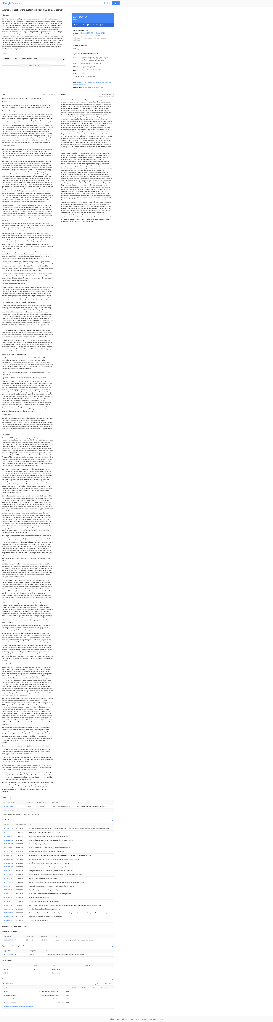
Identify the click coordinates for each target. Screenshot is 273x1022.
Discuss (101, 87)
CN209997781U (8, 901)
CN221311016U (8, 848)
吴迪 (97, 33)
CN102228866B (8, 840)
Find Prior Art (93, 25)
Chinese (86, 30)
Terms (144, 1019)
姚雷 (85, 33)
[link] (6, 991)
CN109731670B (8, 867)
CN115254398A (8, 859)
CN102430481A (8, 832)
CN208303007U (8, 909)
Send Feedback (122, 1019)
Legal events (88, 82)
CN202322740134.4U (10, 940)
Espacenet (85, 87)
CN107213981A (8, 882)
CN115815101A (8, 886)
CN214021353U (8, 871)
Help (161, 1019)
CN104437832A (8, 874)
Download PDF (80, 25)
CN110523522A (8, 916)
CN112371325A (8, 844)
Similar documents (98, 82)
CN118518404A (8, 806)
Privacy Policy (153, 1019)
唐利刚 (93, 33)
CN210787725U (8, 920)
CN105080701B (8, 828)
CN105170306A (8, 851)
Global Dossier (94, 87)
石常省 (104, 33)
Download (100, 984)
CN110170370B (8, 905)
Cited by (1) (79, 82)
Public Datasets (134, 1019)
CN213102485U (8, 897)
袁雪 (100, 33)
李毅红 (81, 33)
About (112, 1019)
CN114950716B (8, 913)
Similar (104, 25)
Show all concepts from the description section (18, 1006)
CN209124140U (8, 878)
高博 (88, 33)
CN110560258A (8, 855)
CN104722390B (8, 863)
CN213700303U (8, 890)
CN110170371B (8, 894)
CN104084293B (8, 836)
